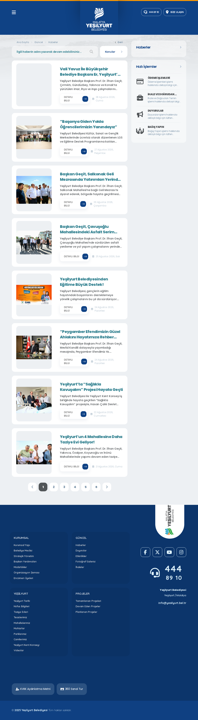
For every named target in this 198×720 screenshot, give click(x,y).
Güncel (38, 42)
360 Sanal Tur (74, 689)
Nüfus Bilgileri (21, 606)
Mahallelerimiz (22, 622)
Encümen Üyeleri (23, 578)
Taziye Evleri (21, 611)
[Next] (106, 487)
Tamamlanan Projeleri (88, 600)
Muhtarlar (19, 628)
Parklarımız (20, 633)
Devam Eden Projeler (88, 606)
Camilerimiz (20, 639)
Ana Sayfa (23, 42)
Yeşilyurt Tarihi (22, 600)
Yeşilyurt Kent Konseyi (26, 644)
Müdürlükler (20, 567)
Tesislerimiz (20, 617)
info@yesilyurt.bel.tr (172, 603)
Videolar (19, 650)
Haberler (81, 545)
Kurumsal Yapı (22, 545)
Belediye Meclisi (23, 550)
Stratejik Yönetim (24, 556)
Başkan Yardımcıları (25, 561)
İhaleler (80, 567)
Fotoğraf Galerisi (86, 561)
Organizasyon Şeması (26, 572)
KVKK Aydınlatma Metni (35, 689)
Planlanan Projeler (86, 611)
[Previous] (32, 487)
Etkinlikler (81, 556)
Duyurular (81, 550)
